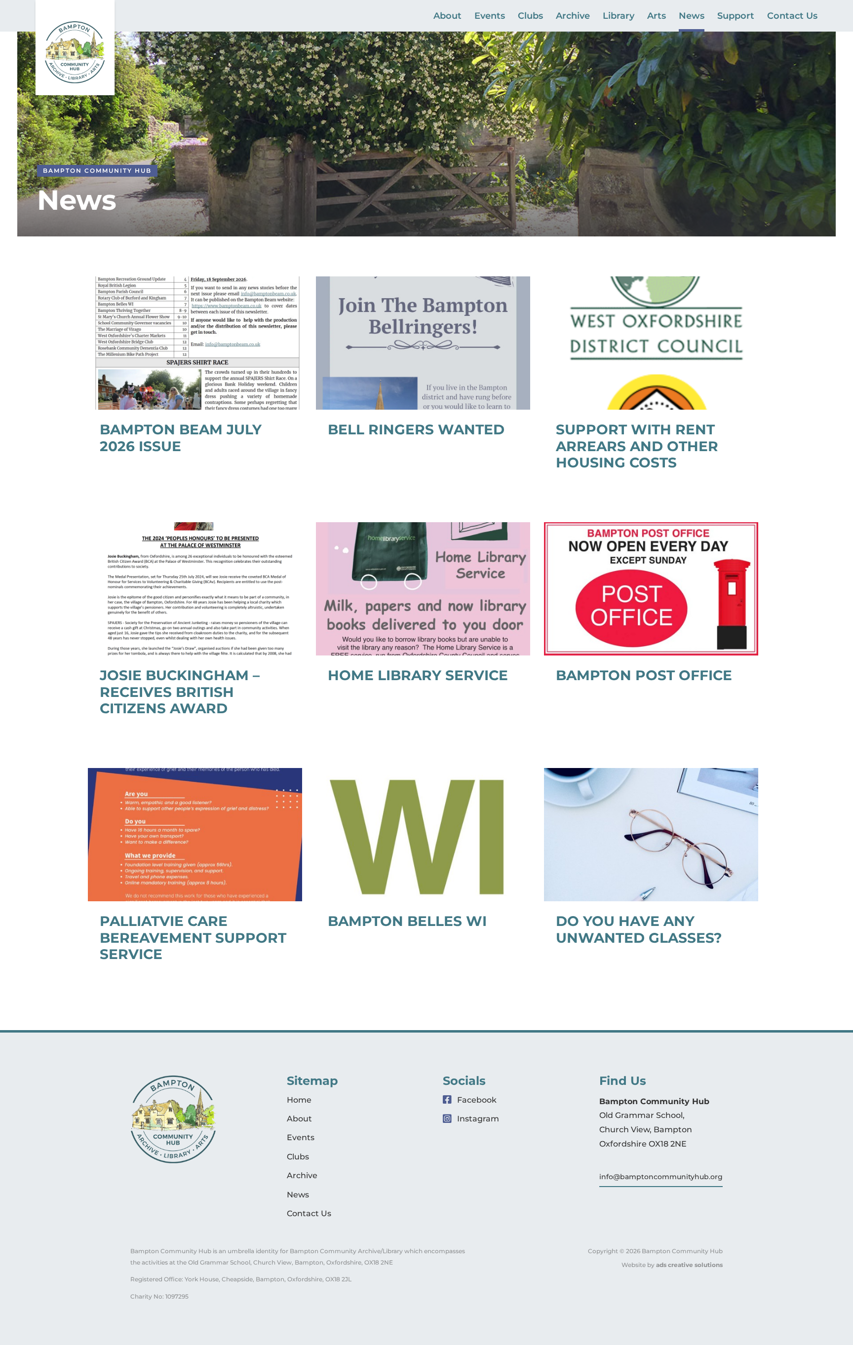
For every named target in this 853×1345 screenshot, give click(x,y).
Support (735, 16)
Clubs (530, 16)
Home (299, 1100)
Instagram (477, 1118)
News (691, 16)
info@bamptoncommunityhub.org (661, 1176)
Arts (656, 16)
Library (618, 16)
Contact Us (792, 16)
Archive (573, 16)
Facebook (476, 1100)
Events (489, 16)
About (447, 16)
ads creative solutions (689, 1264)
